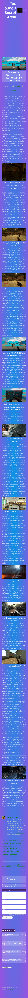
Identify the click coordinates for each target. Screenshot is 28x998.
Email (3, 904)
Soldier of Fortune (13, 854)
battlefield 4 (5, 843)
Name (3, 899)
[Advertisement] (14, 37)
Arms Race (5, 840)
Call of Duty (18, 843)
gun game (17, 851)
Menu (24, 10)
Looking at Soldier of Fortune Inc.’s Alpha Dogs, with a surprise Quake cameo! (11, 943)
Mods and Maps (14, 90)
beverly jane (17, 86)
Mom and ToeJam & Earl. (21, 865)
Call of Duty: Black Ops (7, 846)
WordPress (10, 989)
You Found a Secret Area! (9, 10)
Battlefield (22, 840)
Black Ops (12, 843)
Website (3, 909)
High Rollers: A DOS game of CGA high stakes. (9, 865)
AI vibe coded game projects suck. (7, 935)
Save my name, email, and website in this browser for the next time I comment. (14, 915)
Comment (4, 891)
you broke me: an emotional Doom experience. (10, 951)
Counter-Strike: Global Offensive (10, 848)
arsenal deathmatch (13, 840)
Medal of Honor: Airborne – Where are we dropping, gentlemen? (11, 960)
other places (20, 833)
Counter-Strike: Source (8, 851)
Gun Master (5, 854)
